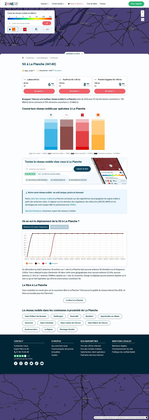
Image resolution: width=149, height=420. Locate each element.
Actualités (55, 352)
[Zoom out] (142, 15)
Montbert (89, 316)
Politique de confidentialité (123, 352)
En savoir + (58, 70)
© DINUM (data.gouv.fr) (108, 417)
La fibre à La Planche (74, 300)
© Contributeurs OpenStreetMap (135, 417)
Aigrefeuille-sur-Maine (110, 316)
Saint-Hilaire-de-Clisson (98, 323)
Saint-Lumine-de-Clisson (70, 323)
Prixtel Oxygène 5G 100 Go (104, 78)
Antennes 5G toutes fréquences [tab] (35, 227)
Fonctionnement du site (122, 349)
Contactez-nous (21, 346)
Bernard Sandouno (33, 211)
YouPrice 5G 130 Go (66, 78)
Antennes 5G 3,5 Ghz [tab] (59, 227)
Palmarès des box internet (92, 355)
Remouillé (74, 316)
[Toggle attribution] (146, 417)
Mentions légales (119, 346)
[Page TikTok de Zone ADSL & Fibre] (36, 363)
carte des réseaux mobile (41, 198)
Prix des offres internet (91, 346)
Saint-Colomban (46, 323)
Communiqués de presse (62, 349)
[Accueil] (23, 57)
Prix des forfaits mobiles (91, 349)
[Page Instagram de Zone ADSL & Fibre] (21, 363)
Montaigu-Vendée (67, 329)
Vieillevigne (58, 316)
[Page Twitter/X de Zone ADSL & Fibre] (31, 363)
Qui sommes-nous (59, 346)
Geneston (29, 323)
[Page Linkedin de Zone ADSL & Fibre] (26, 363)
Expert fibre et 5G (21, 349)
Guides (54, 355)
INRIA (73, 205)
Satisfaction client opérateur (93, 352)
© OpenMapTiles (120, 417)
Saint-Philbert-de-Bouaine (35, 316)
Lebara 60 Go (27, 78)
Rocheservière (31, 329)
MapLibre (97, 417)
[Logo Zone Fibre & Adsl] (11, 4)
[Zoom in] (142, 12)
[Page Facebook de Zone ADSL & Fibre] (15, 363)
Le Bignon (49, 329)
